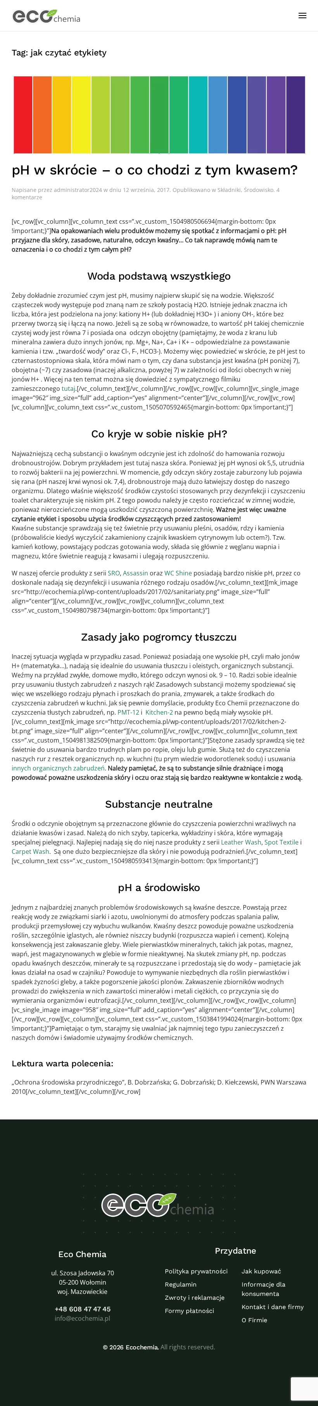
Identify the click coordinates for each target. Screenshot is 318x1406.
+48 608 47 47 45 (83, 1309)
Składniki (229, 189)
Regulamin (181, 1284)
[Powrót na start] (47, 15)
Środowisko (258, 189)
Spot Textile (281, 842)
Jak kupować (261, 1271)
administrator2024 (78, 189)
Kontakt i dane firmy (273, 1307)
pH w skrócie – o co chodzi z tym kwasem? (154, 170)
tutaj (68, 388)
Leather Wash (240, 842)
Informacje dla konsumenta (263, 1289)
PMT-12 (128, 712)
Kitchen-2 (159, 712)
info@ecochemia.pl (82, 1318)
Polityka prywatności (196, 1271)
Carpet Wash (30, 851)
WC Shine (178, 573)
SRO (113, 573)
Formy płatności (189, 1310)
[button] (302, 15)
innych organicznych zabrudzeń (58, 768)
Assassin (135, 573)
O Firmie (254, 1320)
